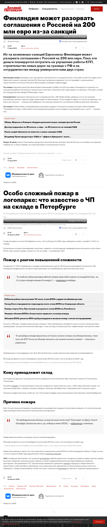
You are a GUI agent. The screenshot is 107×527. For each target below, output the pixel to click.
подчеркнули (76, 423)
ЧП (60, 486)
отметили (61, 280)
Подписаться (53, 2)
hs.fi (64, 83)
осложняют (45, 458)
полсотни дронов (53, 454)
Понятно (99, 522)
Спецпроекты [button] (50, 9)
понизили (62, 468)
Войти (96, 9)
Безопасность (21, 489)
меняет (67, 463)
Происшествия (51, 486)
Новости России (32, 167)
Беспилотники (9, 489)
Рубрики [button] (34, 9)
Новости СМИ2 (9, 182)
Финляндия (20, 167)
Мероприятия (67, 9)
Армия (94, 486)
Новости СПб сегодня (36, 486)
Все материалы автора (30, 48)
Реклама (80, 9)
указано (14, 386)
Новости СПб (22, 486)
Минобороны (85, 486)
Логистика (74, 486)
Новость (12, 167)
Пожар (65, 486)
